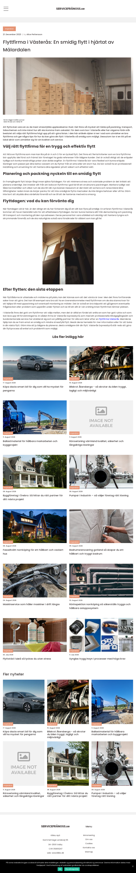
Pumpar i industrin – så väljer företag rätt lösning (98, 495)
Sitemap (89, 851)
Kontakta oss (89, 847)
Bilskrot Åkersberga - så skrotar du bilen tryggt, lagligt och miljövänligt (97, 388)
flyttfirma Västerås (109, 319)
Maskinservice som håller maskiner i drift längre (31, 604)
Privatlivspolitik (72, 869)
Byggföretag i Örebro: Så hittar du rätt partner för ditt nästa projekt (33, 497)
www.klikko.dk (58, 853)
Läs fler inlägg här (68, 336)
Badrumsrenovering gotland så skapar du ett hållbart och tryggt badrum (96, 551)
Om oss (88, 839)
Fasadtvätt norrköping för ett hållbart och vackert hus (33, 551)
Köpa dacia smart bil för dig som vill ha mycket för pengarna (33, 388)
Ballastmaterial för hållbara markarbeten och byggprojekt (30, 443)
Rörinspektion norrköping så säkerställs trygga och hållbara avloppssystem (100, 606)
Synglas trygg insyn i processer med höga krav (97, 658)
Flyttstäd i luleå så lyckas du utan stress (27, 658)
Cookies (89, 843)
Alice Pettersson (34, 34)
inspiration (9, 29)
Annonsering (89, 835)
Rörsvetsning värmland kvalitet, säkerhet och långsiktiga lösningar (96, 443)
